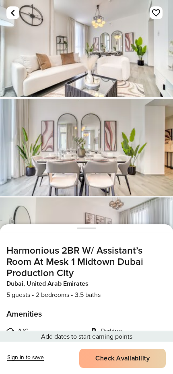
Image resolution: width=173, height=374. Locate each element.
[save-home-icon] (156, 12)
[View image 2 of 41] (86, 147)
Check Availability (122, 358)
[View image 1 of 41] (86, 48)
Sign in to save (25, 357)
